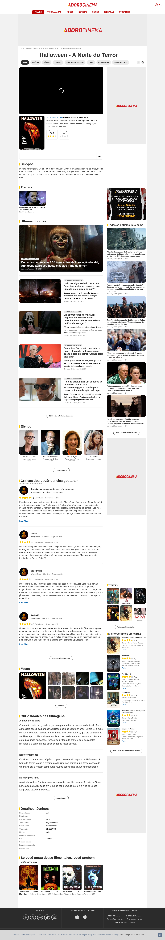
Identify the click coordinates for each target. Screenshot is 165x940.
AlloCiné (111, 916)
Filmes (38, 12)
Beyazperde (132, 919)
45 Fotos (61, 706)
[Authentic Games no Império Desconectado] (113, 718)
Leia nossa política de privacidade (132, 935)
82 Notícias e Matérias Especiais (61, 416)
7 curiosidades (51, 826)
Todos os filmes (43, 48)
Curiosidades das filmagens (43, 716)
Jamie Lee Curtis (60, 124)
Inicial (22, 48)
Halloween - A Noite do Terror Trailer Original (32, 208)
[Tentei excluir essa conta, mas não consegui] (23, 490)
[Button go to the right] (142, 62)
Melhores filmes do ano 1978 (40, 894)
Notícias (83, 12)
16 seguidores (36, 574)
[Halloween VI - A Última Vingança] (93, 877)
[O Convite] (113, 699)
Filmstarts (130, 916)
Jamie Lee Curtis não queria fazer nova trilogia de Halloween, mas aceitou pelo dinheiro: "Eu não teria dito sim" (83, 352)
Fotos (25, 669)
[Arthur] (23, 534)
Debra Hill (94, 120)
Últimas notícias (33, 221)
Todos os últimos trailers (126, 627)
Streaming (124, 12)
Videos (70, 12)
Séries (95, 12)
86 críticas (47, 574)
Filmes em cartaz (31, 48)
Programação (54, 12)
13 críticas (46, 618)
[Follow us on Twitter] (33, 917)
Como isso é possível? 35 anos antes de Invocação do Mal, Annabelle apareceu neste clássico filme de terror (60, 264)
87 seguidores (36, 492)
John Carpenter (60, 120)
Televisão (109, 12)
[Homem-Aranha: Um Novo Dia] (113, 645)
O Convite (126, 692)
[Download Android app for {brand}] (86, 917)
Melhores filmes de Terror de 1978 (82, 894)
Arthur (34, 534)
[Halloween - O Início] (28, 877)
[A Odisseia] (113, 663)
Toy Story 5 (126, 674)
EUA (47, 813)
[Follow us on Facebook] (26, 917)
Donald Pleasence (77, 124)
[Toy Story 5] (113, 681)
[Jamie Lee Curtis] (28, 442)
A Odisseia (126, 656)
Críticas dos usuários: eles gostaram (50, 481)
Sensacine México (122, 922)
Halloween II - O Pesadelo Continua (57, 892)
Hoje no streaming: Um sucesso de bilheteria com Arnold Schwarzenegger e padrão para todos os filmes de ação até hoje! (83, 386)
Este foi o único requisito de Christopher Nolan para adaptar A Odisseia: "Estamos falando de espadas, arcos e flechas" (126, 322)
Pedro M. (35, 615)
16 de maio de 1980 (54, 117)
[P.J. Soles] (93, 442)
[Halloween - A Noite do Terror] (31, 133)
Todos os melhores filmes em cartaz (126, 751)
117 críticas (47, 492)
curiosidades (61, 798)
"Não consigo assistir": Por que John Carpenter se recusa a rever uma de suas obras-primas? (82, 286)
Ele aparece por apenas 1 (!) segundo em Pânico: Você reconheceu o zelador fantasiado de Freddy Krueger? (82, 319)
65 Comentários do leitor (61, 658)
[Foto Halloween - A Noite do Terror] (32, 685)
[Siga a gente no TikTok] (47, 917)
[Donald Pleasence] (50, 442)
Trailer (124, 650)
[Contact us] (54, 917)
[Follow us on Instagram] (40, 917)
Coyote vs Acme (128, 729)
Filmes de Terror (55, 48)
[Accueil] (82, 5)
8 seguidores (35, 537)
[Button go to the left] (138, 62)
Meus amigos (64, 131)
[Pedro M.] (23, 616)
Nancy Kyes (91, 124)
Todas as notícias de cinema (126, 433)
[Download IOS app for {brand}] (78, 917)
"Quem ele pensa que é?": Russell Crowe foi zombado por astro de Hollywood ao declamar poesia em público (125, 355)
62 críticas (46, 537)
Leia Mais (23, 521)
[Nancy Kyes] (72, 442)
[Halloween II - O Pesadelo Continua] (50, 877)
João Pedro (36, 571)
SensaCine (111, 919)
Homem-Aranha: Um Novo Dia (134, 637)
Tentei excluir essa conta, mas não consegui (52, 489)
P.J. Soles (94, 457)
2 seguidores (35, 618)
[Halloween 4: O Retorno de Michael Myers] (72, 877)
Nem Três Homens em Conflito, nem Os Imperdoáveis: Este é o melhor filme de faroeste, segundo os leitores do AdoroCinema (125, 421)
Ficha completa (61, 470)
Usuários (52, 131)
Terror (85, 117)
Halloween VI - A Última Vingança (99, 892)
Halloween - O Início (29, 892)
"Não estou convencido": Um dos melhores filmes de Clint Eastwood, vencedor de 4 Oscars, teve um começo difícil (124, 388)
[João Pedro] (23, 572)
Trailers (26, 187)
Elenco (26, 426)
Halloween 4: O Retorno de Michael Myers (81, 892)
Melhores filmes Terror (60, 894)
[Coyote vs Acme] (113, 736)
